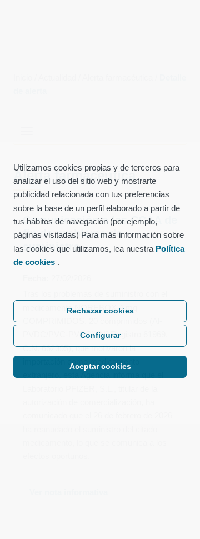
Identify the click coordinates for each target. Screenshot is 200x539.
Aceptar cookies (100, 366)
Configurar (100, 335)
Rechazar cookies (100, 311)
